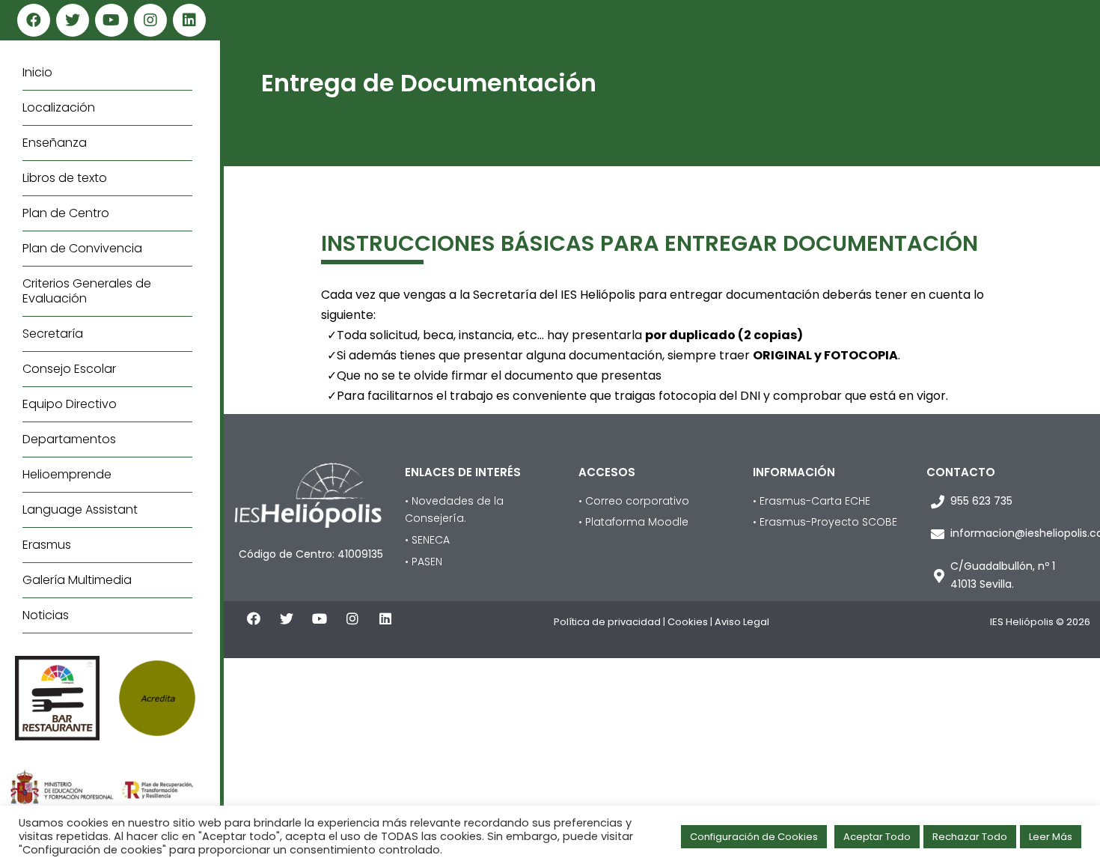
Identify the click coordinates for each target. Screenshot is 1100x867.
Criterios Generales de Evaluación (86, 291)
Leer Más (1050, 837)
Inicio (37, 72)
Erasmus (46, 544)
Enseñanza (54, 142)
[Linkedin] (189, 20)
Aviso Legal (742, 622)
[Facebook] (33, 20)
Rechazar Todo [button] (969, 837)
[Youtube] (111, 20)
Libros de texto (64, 177)
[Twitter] (72, 20)
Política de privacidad (607, 622)
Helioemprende (66, 474)
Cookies (687, 622)
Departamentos (69, 439)
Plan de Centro (65, 213)
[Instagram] (150, 20)
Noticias (45, 615)
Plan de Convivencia (82, 248)
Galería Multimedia (77, 579)
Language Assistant (80, 509)
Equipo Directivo (69, 404)
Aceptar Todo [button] (877, 837)
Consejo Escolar (69, 368)
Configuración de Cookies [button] (754, 837)
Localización (58, 107)
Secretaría (52, 333)
